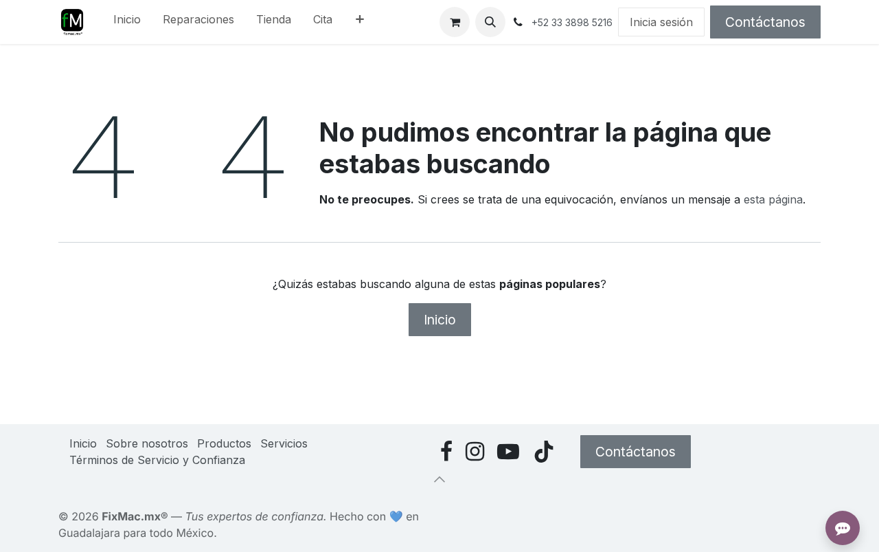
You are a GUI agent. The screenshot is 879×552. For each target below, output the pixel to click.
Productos (224, 443)
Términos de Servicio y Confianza (157, 460)
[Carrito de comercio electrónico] (455, 22)
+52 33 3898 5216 (572, 22)
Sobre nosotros (147, 443)
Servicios (284, 443)
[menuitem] (127, 22)
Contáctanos (765, 22)
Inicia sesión (661, 22)
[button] (490, 22)
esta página (773, 199)
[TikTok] (544, 451)
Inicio (440, 319)
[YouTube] (508, 451)
